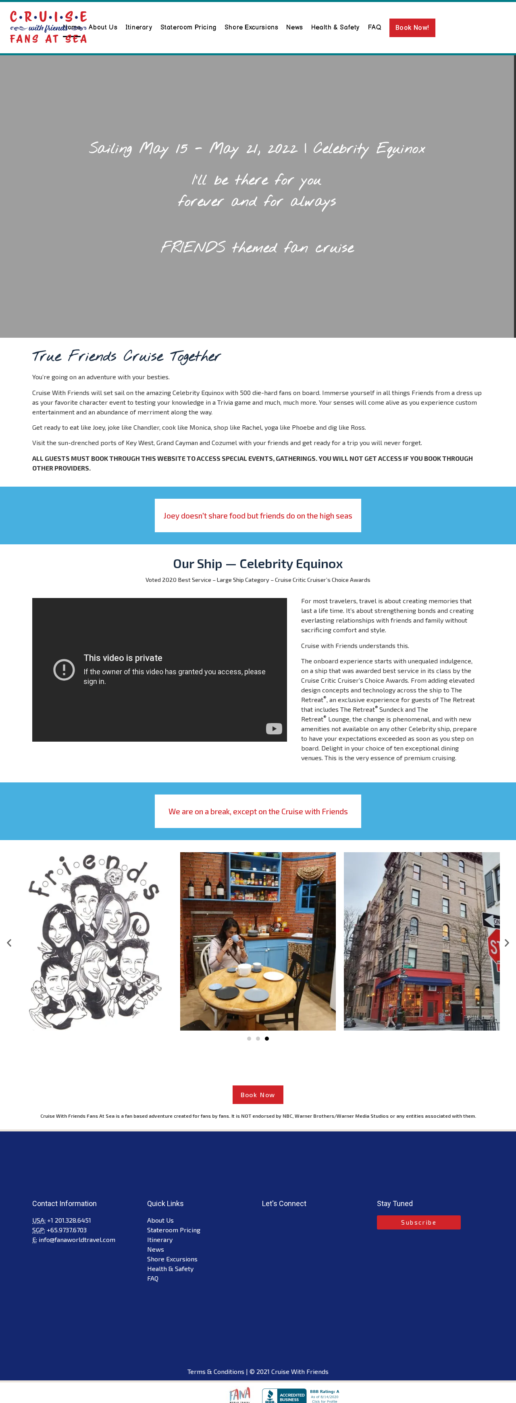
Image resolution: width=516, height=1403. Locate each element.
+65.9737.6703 (67, 1230)
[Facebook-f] (268, 1221)
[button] (249, 1039)
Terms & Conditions (215, 1371)
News (294, 27)
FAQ (374, 27)
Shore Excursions (252, 27)
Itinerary (138, 27)
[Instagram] (281, 1221)
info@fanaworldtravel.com (77, 1239)
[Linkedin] (294, 1221)
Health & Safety (335, 27)
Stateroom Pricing (188, 27)
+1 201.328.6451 (69, 1220)
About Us (103, 27)
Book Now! (412, 27)
